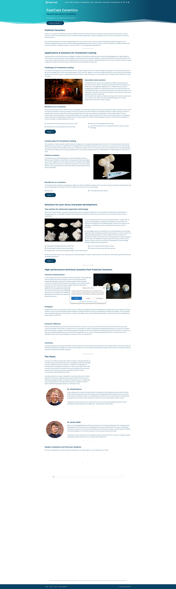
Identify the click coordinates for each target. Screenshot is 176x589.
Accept (76, 298)
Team (92, 2)
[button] (104, 288)
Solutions (77, 2)
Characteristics (85, 2)
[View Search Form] (126, 2)
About (71, 2)
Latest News (98, 2)
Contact (51, 586)
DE (121, 2)
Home (67, 2)
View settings (99, 298)
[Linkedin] (129, 2)
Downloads (106, 2)
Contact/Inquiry (115, 2)
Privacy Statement (89, 301)
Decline (88, 298)
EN (124, 2)
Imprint (95, 301)
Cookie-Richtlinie (82, 301)
